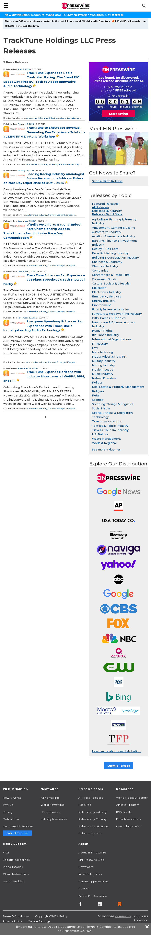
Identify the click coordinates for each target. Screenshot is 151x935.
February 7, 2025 (25, 124)
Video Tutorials (13, 866)
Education (99, 288)
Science (97, 400)
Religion (98, 391)
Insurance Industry (105, 335)
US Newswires (50, 812)
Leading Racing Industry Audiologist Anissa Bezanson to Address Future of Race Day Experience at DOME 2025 (43, 178)
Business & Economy (107, 262)
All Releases (100, 207)
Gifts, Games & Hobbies (109, 318)
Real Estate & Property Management (118, 387)
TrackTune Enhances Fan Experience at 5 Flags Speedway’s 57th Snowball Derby (44, 279)
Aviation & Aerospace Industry (113, 236)
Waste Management (106, 438)
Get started (114, 15)
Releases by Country (92, 819)
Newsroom (85, 866)
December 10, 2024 (26, 221)
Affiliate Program (127, 804)
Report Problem (14, 881)
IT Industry (100, 343)
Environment (101, 305)
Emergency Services (106, 296)
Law (95, 348)
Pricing (8, 812)
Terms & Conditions (16, 916)
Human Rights (102, 330)
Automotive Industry (68, 118)
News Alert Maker (128, 826)
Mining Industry (103, 365)
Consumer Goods (104, 279)
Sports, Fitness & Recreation (112, 413)
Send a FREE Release (107, 181)
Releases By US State (107, 214)
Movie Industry (102, 369)
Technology (100, 417)
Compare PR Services (18, 826)
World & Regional (104, 443)
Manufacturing (102, 352)
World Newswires (52, 804)
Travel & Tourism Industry (110, 430)
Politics (97, 382)
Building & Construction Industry (115, 257)
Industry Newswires (54, 819)
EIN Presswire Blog (91, 859)
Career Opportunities (93, 881)
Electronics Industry (106, 292)
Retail (96, 395)
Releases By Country (107, 211)
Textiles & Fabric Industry (110, 426)
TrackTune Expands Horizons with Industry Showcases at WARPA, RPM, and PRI (44, 376)
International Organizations (112, 339)
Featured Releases (105, 204)
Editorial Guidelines (16, 859)
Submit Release (118, 765)
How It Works (12, 797)
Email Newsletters (135, 21)
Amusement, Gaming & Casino (41, 118)
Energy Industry (103, 301)
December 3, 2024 (26, 271)
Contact (84, 888)
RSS (117, 21)
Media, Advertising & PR (109, 356)
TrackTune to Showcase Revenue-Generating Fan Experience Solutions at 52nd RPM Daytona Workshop (44, 132)
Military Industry (103, 361)
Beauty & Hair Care (105, 249)
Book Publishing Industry (110, 253)
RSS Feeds (123, 812)
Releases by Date (90, 833)
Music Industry (102, 374)
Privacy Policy (12, 921)
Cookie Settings (39, 921)
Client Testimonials (16, 874)
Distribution (11, 819)
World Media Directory (96, 21)
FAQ (6, 852)
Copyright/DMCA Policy (51, 916)
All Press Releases (90, 797)
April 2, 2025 (23, 69)
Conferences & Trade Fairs (111, 275)
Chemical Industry (105, 266)
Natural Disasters (104, 378)
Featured (84, 804)
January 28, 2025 (25, 170)
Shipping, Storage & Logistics (113, 404)
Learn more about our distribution (116, 751)
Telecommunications (107, 421)
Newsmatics (123, 916)
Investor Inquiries (90, 874)
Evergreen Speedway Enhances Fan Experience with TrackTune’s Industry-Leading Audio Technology (43, 325)
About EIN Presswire (92, 852)
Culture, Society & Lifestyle (61, 215)
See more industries (106, 449)
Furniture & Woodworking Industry (117, 314)
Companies (100, 270)
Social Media (101, 408)
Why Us (8, 804)
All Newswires (50, 797)
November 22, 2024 (27, 318)
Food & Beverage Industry (110, 309)
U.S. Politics (100, 434)
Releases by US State (93, 826)
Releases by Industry (92, 812)
